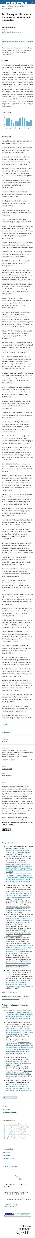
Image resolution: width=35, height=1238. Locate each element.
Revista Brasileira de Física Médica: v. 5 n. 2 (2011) (18, 1064)
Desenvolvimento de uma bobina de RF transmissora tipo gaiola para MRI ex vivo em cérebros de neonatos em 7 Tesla (19, 948)
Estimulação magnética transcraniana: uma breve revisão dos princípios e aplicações (18, 909)
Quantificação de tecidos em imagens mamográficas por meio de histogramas (18, 963)
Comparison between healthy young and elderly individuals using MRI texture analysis (19, 1073)
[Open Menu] (2, 2)
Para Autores (6, 1155)
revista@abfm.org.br (10, 1206)
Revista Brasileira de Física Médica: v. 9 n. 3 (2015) (17, 1036)
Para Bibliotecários (8, 1158)
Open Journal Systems (10, 1166)
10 (13, 992)
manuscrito (7, 732)
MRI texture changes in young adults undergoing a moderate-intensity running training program (18, 1085)
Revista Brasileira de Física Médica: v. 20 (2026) (19, 1089)
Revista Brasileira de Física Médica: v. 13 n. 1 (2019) (18, 853)
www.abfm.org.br (11, 1204)
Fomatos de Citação (9, 759)
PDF (6, 724)
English (7, 1109)
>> (16, 992)
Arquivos (10, 6)
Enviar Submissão (9, 1098)
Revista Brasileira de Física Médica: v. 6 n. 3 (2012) (17, 967)
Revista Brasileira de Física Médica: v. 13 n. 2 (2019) (18, 898)
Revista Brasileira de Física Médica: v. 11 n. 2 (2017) (18, 923)
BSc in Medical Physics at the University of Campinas (17, 1061)
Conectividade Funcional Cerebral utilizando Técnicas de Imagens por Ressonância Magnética (19, 877)
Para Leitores (6, 1152)
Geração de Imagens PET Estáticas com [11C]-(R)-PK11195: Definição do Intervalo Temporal (19, 920)
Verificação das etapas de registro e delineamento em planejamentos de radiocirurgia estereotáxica (18, 983)
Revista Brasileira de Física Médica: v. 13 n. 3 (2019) (19, 952)
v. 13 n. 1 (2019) (19, 6)
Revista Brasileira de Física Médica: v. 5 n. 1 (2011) (18, 1053)
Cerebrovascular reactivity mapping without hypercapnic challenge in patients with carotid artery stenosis (19, 894)
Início (3, 6)
